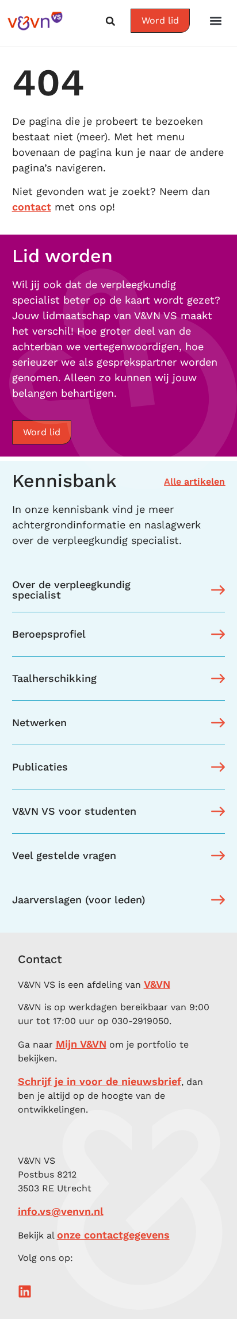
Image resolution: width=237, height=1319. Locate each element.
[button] (215, 20)
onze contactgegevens (113, 1235)
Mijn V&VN (81, 1044)
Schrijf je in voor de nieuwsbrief (99, 1081)
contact (31, 207)
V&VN (157, 984)
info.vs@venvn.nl (61, 1211)
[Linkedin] (25, 1291)
